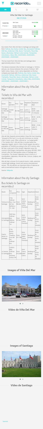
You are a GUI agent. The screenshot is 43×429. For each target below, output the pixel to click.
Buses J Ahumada (7, 53)
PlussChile (34, 51)
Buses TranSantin (24, 51)
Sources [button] (5, 421)
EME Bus (4, 51)
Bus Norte (14, 49)
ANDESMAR (22, 55)
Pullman (7, 49)
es (39, 3)
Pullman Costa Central (21, 53)
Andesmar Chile (13, 51)
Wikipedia (10, 170)
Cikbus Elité (13, 55)
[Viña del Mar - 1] (22, 289)
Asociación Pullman (33, 49)
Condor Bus (22, 49)
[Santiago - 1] (22, 364)
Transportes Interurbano (15, 79)
